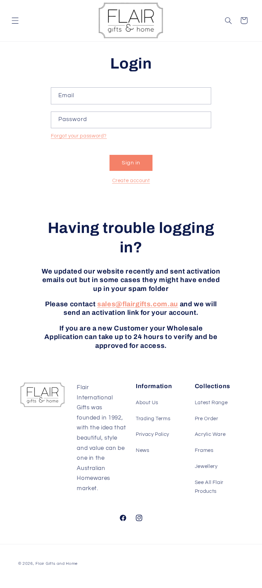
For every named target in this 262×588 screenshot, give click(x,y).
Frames (204, 450)
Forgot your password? (79, 135)
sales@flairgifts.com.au (137, 304)
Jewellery (206, 466)
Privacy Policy (152, 434)
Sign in (131, 162)
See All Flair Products (209, 487)
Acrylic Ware (210, 434)
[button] (15, 20)
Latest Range (211, 402)
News (142, 450)
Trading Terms (153, 418)
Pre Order (206, 418)
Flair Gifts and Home (56, 563)
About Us (147, 402)
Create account (131, 180)
